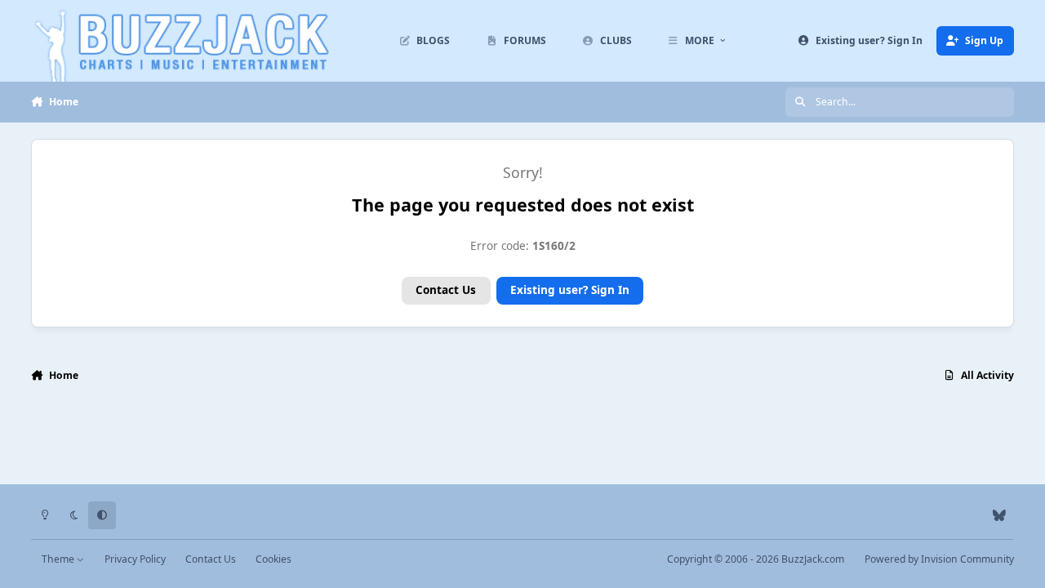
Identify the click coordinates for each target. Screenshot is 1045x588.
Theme (59, 559)
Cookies (273, 559)
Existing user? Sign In (569, 290)
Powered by (939, 559)
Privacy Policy (135, 559)
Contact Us (446, 290)
